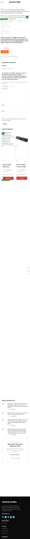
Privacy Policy (5, 528)
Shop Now (4, 51)
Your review (5, 88)
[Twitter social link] (14, 458)
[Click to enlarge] (3, 17)
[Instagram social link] (8, 517)
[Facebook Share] (28, 266)
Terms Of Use (5, 530)
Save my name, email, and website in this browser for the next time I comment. (14, 119)
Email (3, 111)
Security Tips (5, 533)
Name (3, 105)
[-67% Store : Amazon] (21, 138)
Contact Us (4, 522)
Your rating (5, 86)
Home (2, 8)
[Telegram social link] (19, 458)
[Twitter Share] (28, 269)
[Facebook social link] (11, 458)
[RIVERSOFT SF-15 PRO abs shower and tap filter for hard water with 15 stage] (4, 414)
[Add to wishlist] (3, 161)
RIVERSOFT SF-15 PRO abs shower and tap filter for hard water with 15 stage (17, 413)
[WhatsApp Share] (28, 272)
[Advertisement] (15, 335)
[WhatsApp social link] (16, 458)
